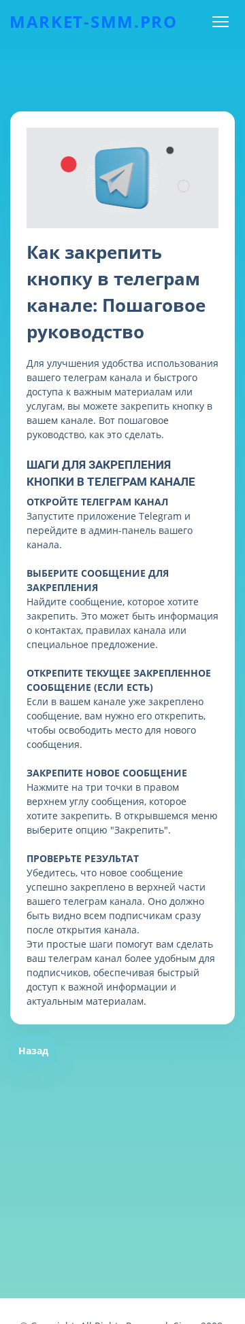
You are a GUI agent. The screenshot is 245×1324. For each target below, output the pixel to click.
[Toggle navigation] (220, 22)
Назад (33, 1050)
